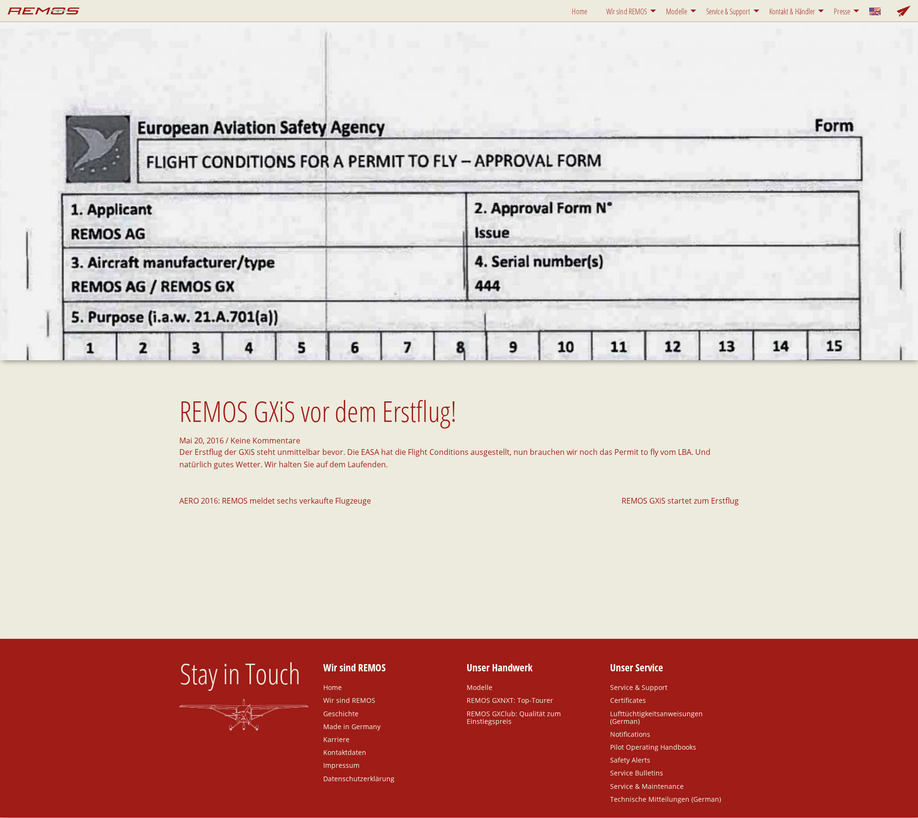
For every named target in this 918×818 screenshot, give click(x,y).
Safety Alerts (630, 759)
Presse (842, 11)
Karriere (336, 739)
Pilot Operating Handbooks (653, 747)
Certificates (628, 700)
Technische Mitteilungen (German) (665, 799)
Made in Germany (352, 726)
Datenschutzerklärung (358, 778)
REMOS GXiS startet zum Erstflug (680, 500)
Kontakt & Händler (792, 11)
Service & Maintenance (647, 786)
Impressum (341, 765)
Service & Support (728, 11)
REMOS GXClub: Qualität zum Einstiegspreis (514, 717)
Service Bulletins (636, 772)
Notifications (630, 734)
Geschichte (341, 713)
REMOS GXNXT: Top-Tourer (510, 700)
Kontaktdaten (344, 752)
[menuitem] (581, 11)
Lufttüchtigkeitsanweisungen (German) (656, 717)
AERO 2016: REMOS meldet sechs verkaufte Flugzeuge (275, 500)
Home (579, 11)
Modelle (676, 11)
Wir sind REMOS (626, 11)
